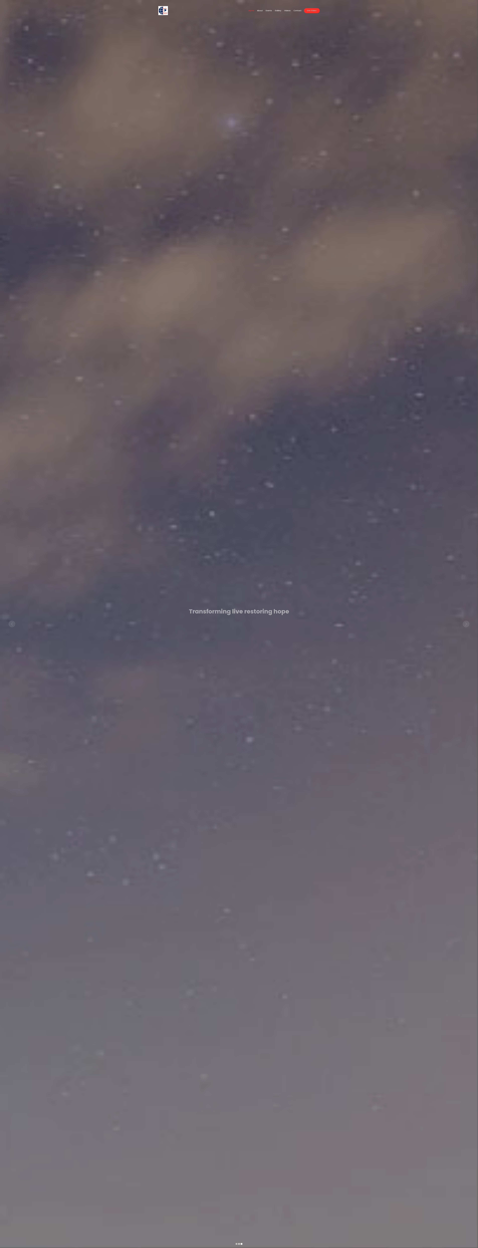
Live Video (312, 10)
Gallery (278, 10)
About (260, 10)
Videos (287, 10)
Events (269, 10)
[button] (12, 624)
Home (251, 10)
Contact (297, 10)
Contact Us (239, 634)
